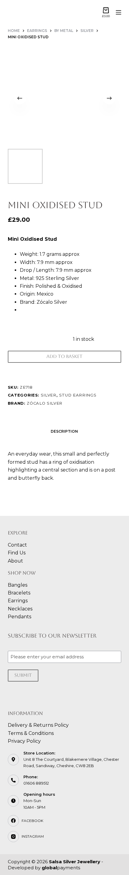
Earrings (18, 601)
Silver (48, 395)
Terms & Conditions (31, 733)
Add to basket (64, 356)
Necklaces (20, 609)
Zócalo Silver (44, 403)
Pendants (19, 616)
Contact (17, 545)
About (15, 561)
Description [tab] (64, 431)
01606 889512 (36, 783)
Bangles (17, 585)
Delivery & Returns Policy (38, 725)
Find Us (17, 553)
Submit (23, 675)
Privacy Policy (24, 741)
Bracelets (19, 593)
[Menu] (118, 12)
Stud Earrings (77, 395)
